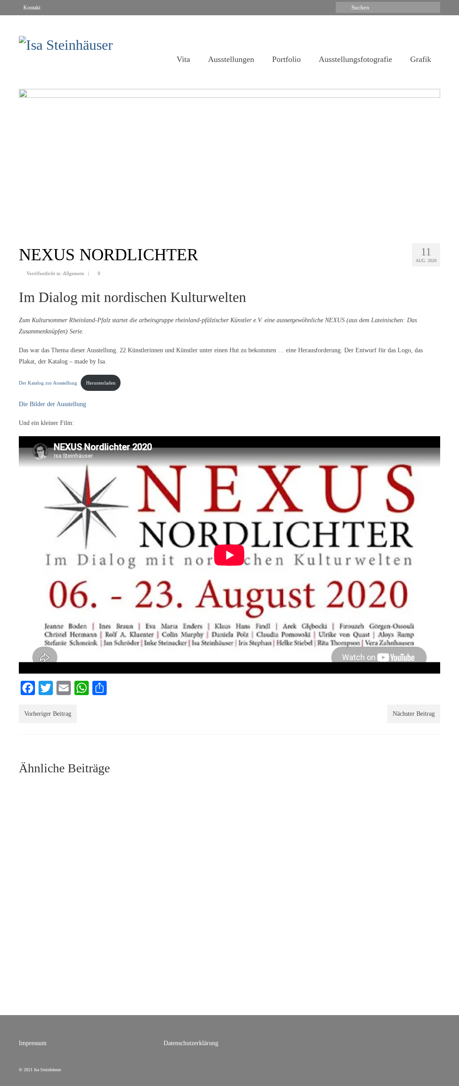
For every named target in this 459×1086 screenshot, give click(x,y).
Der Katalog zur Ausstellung (48, 382)
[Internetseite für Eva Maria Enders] (68, 831)
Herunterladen (101, 382)
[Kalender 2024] (283, 831)
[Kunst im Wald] (391, 831)
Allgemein (73, 273)
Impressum (33, 1043)
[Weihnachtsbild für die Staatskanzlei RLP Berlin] (176, 831)
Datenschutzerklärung (191, 1043)
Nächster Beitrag (414, 713)
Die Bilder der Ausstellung (52, 404)
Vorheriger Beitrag (47, 713)
